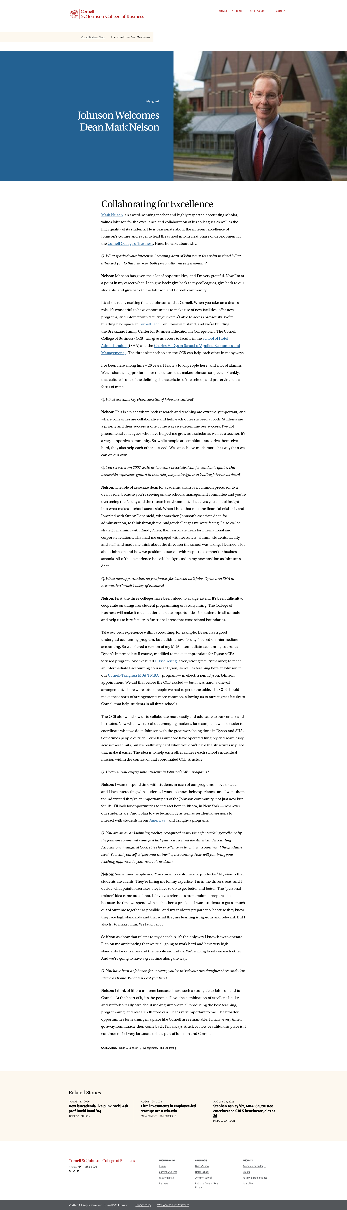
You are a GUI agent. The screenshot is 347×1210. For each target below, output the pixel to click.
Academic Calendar (253, 1166)
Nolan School (202, 1172)
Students (237, 11)
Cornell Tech (149, 324)
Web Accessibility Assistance (173, 1205)
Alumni (223, 11)
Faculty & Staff (258, 11)
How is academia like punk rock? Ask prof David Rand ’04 (98, 1108)
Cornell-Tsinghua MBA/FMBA (133, 675)
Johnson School (203, 1178)
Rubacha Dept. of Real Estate (206, 1185)
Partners (280, 11)
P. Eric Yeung (166, 661)
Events (246, 1172)
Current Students (168, 1172)
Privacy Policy (143, 1205)
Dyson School (202, 1166)
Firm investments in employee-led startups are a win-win (168, 1108)
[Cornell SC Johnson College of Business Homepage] (110, 1161)
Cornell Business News (93, 37)
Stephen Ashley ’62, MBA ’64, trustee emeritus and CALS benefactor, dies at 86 (244, 1110)
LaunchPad (248, 1183)
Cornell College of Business (130, 243)
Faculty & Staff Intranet (255, 1178)
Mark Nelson (112, 215)
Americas (157, 820)
